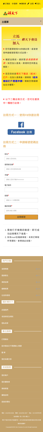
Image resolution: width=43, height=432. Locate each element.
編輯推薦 (5, 289)
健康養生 (5, 275)
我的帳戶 (5, 375)
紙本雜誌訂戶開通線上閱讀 (12, 346)
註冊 (32, 4)
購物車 (23, 4)
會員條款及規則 (7, 316)
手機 (6, 175)
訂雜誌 (7, 4)
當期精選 (5, 269)
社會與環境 (6, 295)
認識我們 (5, 310)
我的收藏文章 (7, 359)
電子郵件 (8, 185)
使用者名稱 (9, 164)
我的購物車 (6, 382)
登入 (39, 4)
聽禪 (15, 4)
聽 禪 (3, 352)
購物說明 (5, 395)
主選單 (5, 21)
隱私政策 (5, 323)
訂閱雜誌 (5, 339)
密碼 (6, 196)
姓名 (6, 154)
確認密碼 (8, 206)
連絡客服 (5, 388)
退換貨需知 (6, 402)
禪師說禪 (5, 282)
